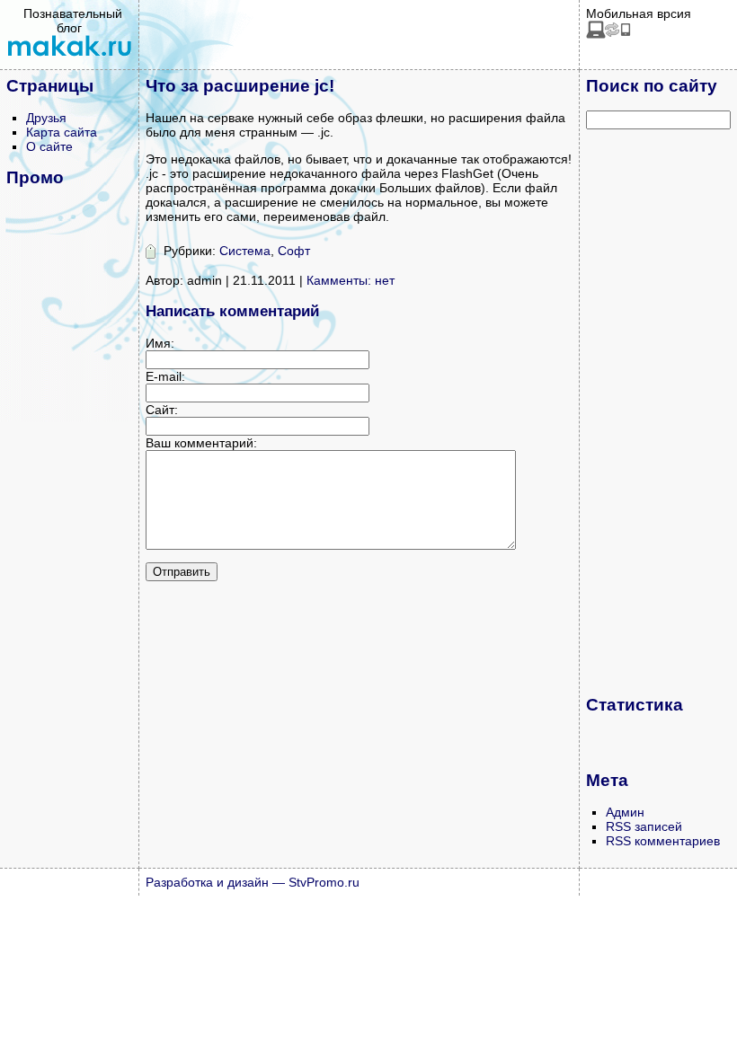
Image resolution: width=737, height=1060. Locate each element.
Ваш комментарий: (201, 443)
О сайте (49, 146)
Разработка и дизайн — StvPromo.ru (253, 882)
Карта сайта (61, 132)
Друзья (46, 117)
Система (245, 250)
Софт (294, 250)
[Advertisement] (658, 411)
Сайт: (162, 409)
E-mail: (165, 376)
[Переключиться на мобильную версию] (608, 34)
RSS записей (644, 826)
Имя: (160, 343)
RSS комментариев (663, 841)
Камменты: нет (350, 280)
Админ (625, 812)
